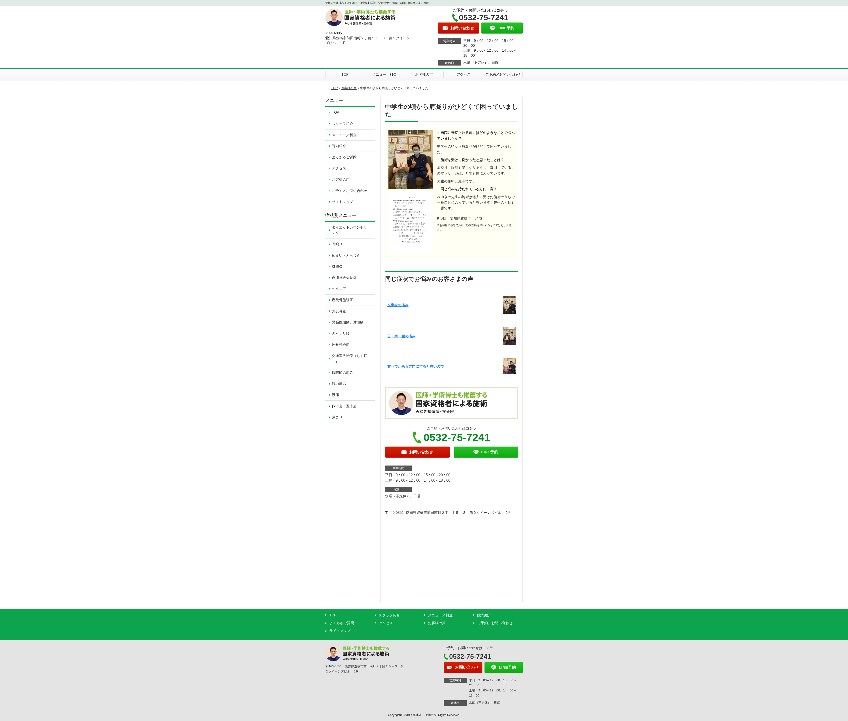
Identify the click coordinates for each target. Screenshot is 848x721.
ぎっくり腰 (341, 333)
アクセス (463, 74)
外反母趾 (339, 311)
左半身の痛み (398, 305)
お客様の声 (424, 74)
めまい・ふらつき (346, 255)
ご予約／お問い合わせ (503, 74)
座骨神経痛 (341, 344)
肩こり (337, 417)
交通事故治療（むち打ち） (349, 358)
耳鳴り (337, 244)
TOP (345, 74)
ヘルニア (339, 289)
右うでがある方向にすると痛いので (415, 366)
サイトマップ (342, 202)
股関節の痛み (342, 372)
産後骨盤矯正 (342, 300)
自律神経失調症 (344, 278)
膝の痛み (339, 384)
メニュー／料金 (384, 74)
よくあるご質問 (344, 157)
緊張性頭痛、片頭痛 (348, 322)
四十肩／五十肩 (344, 406)
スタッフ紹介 (342, 124)
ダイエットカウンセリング (349, 230)
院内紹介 (339, 146)
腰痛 (335, 395)
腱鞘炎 (337, 266)
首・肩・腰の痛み (401, 336)
